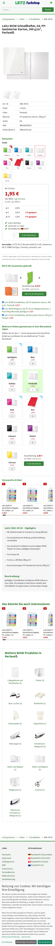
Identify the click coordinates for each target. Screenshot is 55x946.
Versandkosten (8, 872)
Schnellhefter (34, 19)
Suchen (48, 9)
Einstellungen (7, 942)
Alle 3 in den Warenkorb (34, 294)
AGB (4, 865)
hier (48, 259)
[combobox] (21, 9)
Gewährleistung (8, 879)
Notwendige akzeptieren (26, 942)
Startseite (6, 854)
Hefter (22, 19)
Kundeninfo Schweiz (39, 861)
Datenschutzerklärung (10, 937)
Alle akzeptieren (44, 942)
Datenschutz (7, 868)
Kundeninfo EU (37, 865)
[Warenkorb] (51, 3)
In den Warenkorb (34, 463)
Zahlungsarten (8, 861)
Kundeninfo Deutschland (41, 854)
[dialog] (27, 914)
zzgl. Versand (19, 199)
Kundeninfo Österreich (40, 858)
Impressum (6, 858)
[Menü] (3, 3)
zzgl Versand (34, 289)
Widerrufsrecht (8, 876)
